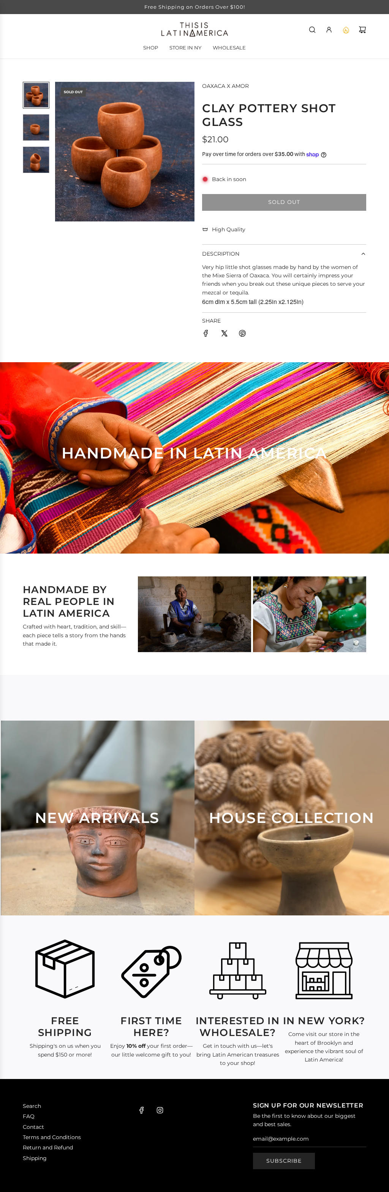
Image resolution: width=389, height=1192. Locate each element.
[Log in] (329, 29)
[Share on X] (224, 334)
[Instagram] (160, 1110)
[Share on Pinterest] (242, 334)
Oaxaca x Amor (225, 86)
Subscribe (284, 1160)
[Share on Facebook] (206, 334)
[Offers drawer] (345, 29)
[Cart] (362, 29)
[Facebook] (141, 1110)
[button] (61, 151)
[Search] (312, 29)
